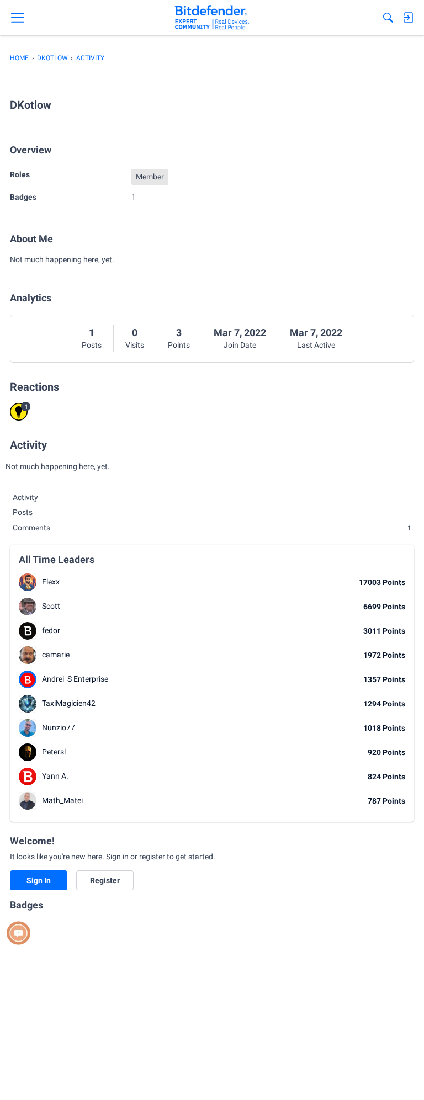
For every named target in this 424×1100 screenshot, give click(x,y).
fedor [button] (51, 630)
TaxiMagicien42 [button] (69, 703)
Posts (92, 345)
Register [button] (105, 880)
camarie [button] (56, 654)
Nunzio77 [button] (58, 727)
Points (179, 345)
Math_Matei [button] (62, 800)
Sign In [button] (38, 880)
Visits (134, 345)
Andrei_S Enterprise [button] (75, 678)
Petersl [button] (54, 751)
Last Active (316, 345)
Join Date (240, 345)
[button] (27, 582)
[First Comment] (18, 933)
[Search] (388, 17)
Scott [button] (51, 606)
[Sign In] (408, 17)
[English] (211, 17)
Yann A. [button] (55, 776)
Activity (25, 497)
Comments (212, 527)
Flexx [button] (51, 581)
